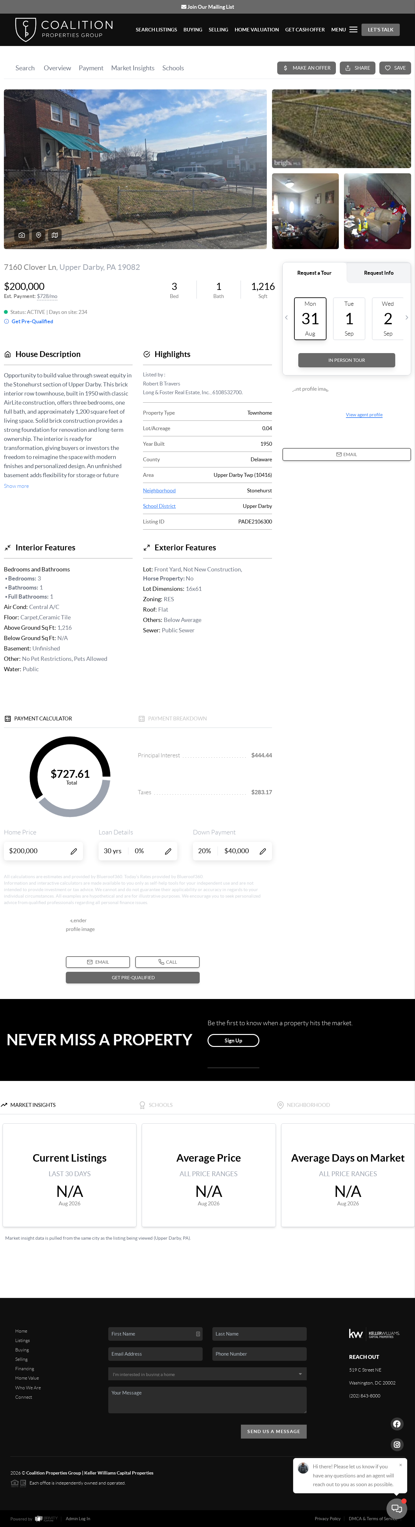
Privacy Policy (328, 1518)
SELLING (218, 29)
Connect (23, 1397)
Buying (22, 1349)
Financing (24, 1368)
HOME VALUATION (257, 29)
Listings (22, 1340)
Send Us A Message (273, 1431)
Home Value (27, 1378)
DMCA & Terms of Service (373, 1518)
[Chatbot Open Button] (396, 1508)
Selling (21, 1359)
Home (21, 1331)
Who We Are (28, 1387)
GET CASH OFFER (305, 29)
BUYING (193, 29)
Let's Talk (380, 29)
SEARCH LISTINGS (156, 29)
